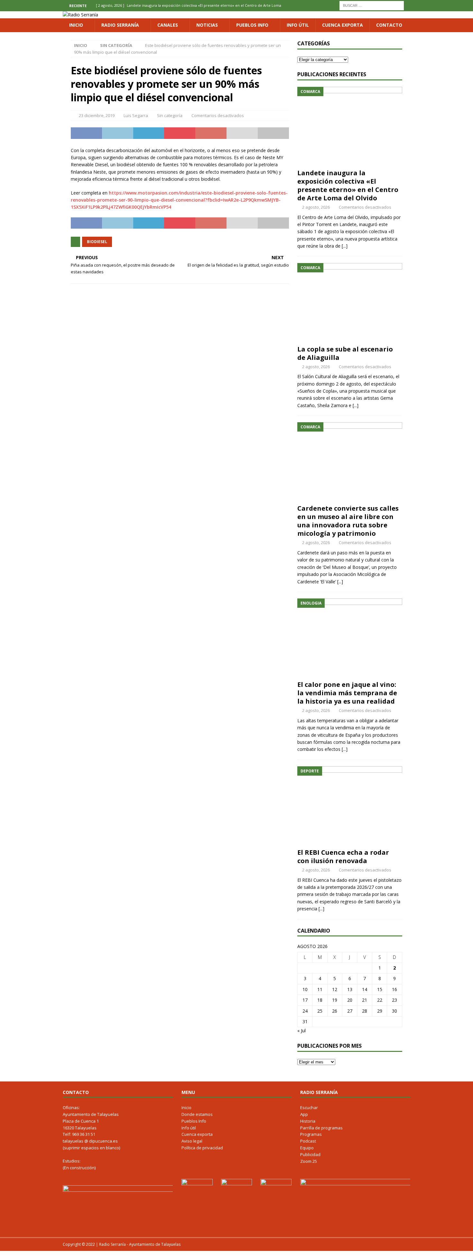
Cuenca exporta (342, 25)
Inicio (76, 25)
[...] (345, 246)
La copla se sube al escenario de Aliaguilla (345, 353)
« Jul (301, 1030)
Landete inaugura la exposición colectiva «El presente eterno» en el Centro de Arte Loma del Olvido (347, 185)
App (304, 1114)
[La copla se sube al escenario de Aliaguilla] (349, 302)
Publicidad (310, 1154)
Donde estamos (197, 1114)
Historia (307, 1121)
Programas (311, 1134)
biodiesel (97, 241)
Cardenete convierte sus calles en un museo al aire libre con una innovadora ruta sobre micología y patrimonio (348, 521)
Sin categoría (169, 115)
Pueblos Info (252, 25)
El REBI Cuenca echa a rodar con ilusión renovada (343, 856)
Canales (167, 25)
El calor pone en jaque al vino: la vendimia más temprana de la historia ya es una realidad (347, 693)
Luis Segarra (136, 115)
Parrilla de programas (321, 1128)
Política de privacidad (202, 1148)
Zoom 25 (308, 1161)
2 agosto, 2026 (316, 207)
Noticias (207, 25)
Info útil (298, 25)
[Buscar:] (371, 5)
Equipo (307, 1148)
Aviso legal (191, 1141)
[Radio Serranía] (80, 15)
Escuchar (309, 1107)
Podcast (308, 1141)
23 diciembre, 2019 (97, 115)
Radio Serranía (120, 25)
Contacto (389, 25)
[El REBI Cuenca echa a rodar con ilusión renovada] (349, 805)
